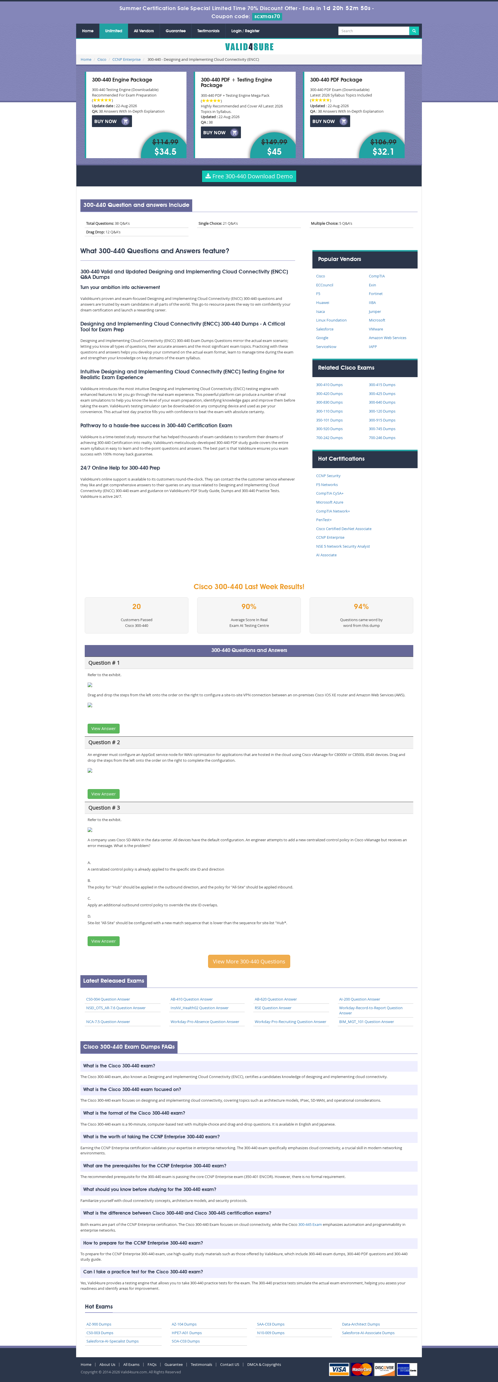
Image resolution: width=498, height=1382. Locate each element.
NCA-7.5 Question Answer (108, 1021)
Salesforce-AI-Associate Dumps (368, 1332)
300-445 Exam (310, 1224)
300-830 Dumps (329, 402)
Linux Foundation (331, 320)
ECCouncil (324, 285)
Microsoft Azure (329, 502)
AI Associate (326, 554)
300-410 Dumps (329, 384)
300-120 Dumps (382, 411)
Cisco (101, 59)
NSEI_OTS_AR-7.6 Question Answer (116, 1007)
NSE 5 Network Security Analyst (343, 546)
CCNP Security (328, 475)
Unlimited (113, 31)
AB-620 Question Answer (276, 999)
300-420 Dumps (329, 393)
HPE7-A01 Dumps (187, 1332)
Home (87, 31)
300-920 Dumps (329, 428)
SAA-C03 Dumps (270, 1324)
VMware (376, 329)
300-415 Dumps (382, 384)
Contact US (229, 1364)
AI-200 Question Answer (359, 999)
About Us (107, 1364)
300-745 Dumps (382, 428)
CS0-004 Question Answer (108, 999)
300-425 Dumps (382, 393)
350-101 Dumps (329, 420)
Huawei (322, 302)
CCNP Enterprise (126, 59)
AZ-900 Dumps (98, 1324)
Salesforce (324, 329)
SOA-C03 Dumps (186, 1341)
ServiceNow (326, 346)
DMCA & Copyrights (264, 1364)
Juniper (375, 311)
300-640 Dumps (382, 402)
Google (322, 337)
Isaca (320, 311)
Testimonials (208, 31)
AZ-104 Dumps (184, 1324)
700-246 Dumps (382, 437)
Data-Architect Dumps (361, 1324)
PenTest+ (324, 519)
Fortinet (376, 293)
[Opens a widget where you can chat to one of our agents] (458, 1349)
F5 (318, 293)
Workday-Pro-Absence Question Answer (205, 1021)
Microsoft (377, 320)
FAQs (152, 1364)
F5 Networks (327, 484)
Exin (372, 285)
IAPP (373, 346)
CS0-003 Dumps (99, 1332)
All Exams (131, 1364)
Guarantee (176, 31)
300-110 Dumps (329, 411)
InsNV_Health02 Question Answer (200, 1007)
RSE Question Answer (273, 1007)
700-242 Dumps (329, 437)
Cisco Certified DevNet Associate (343, 528)
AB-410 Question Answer (192, 999)
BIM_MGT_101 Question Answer (366, 1021)
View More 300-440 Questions (249, 961)
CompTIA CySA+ (330, 493)
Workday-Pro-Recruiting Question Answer (290, 1021)
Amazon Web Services (387, 337)
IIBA (372, 302)
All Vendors (144, 31)
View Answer (103, 728)
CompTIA (377, 276)
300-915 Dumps (382, 420)
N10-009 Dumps (270, 1332)
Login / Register (245, 31)
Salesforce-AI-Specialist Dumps (112, 1341)
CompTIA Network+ (333, 511)
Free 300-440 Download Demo (252, 176)
